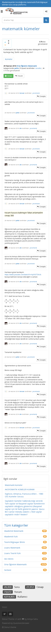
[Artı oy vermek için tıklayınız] (5, 42)
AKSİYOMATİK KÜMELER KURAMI (20, 489)
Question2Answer (21, 623)
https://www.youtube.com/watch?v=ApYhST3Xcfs (23, 274)
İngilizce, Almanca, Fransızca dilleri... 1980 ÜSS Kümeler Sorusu (24, 495)
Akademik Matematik (13, 531)
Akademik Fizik (11, 536)
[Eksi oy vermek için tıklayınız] (5, 45)
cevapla (42, 96)
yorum (20, 76)
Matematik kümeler (14, 485)
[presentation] (6, 301)
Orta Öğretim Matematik (27, 66)
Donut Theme (8, 619)
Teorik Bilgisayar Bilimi (14, 542)
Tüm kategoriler (16, 525)
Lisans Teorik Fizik (12, 553)
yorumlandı (36, 93)
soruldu (38, 68)
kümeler (9, 59)
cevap (9, 76)
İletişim (4, 607)
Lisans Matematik (12, 547)
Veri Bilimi (8, 559)
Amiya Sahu (32, 619)
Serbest (7, 570)
